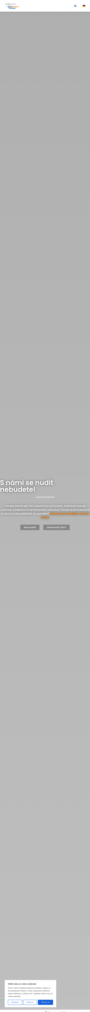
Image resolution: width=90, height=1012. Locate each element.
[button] (75, 6)
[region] (30, 993)
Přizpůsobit (15, 1002)
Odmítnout (30, 1002)
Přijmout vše (45, 1002)
